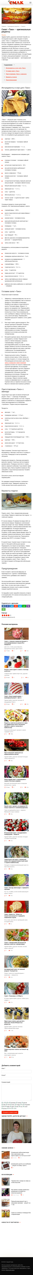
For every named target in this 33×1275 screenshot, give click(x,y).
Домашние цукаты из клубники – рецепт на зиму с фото (21, 1164)
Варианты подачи (11, 77)
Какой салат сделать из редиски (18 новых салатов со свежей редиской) (16, 806)
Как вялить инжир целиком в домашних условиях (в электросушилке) (20, 1191)
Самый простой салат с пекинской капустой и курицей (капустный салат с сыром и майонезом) (16, 861)
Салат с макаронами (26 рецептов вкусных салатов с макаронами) (15, 943)
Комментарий (6, 1082)
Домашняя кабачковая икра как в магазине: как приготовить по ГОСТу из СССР (21, 1154)
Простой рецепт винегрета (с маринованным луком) (13, 753)
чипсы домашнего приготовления (15, 363)
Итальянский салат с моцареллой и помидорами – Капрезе (15, 833)
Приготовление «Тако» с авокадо (16, 74)
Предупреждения (11, 80)
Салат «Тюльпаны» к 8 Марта (13, 996)
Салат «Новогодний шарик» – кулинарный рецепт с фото (13, 697)
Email (4, 1075)
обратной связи (10, 1270)
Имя (3, 1068)
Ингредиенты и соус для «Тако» (16, 68)
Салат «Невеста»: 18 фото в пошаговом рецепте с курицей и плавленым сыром (14, 916)
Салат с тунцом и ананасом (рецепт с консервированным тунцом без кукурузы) (16, 643)
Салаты (6, 18)
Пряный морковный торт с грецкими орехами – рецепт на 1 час (20, 1202)
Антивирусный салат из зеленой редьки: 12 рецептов (14, 970)
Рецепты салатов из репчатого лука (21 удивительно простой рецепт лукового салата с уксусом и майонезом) (15, 725)
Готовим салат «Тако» (12, 71)
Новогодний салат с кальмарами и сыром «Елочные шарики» (15, 780)
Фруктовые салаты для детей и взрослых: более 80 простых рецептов (14, 1022)
